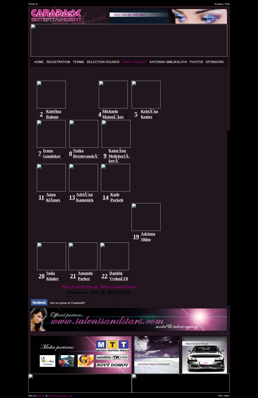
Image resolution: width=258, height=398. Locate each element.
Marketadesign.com (60, 395)
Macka (41, 395)
